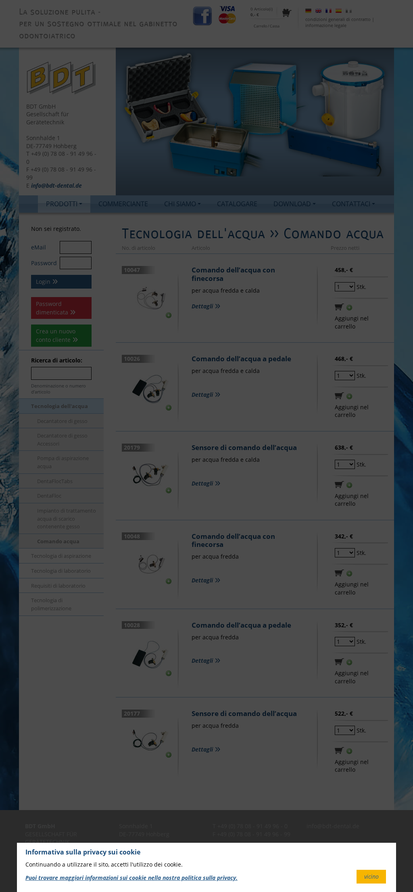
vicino (371, 876)
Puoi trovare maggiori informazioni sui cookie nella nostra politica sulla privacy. (131, 878)
